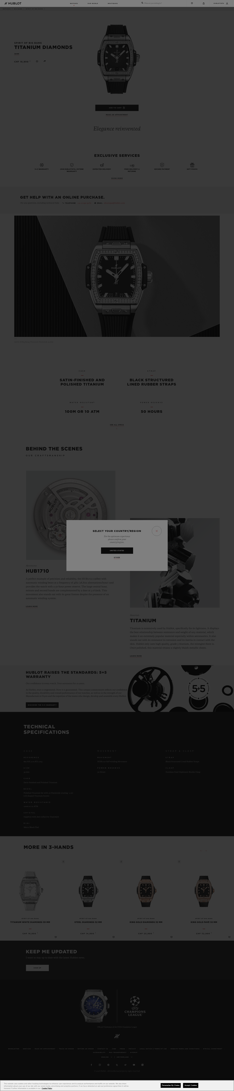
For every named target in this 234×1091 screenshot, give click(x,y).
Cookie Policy (47, 1088)
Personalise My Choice (171, 1085)
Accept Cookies (191, 1085)
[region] (117, 1085)
